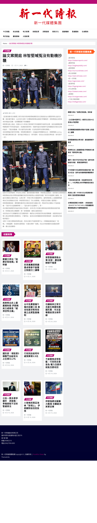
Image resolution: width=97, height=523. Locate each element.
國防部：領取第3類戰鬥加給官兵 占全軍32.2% (11, 356)
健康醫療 (65, 32)
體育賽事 (16, 36)
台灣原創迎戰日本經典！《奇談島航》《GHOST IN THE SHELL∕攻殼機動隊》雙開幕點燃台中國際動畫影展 (81, 205)
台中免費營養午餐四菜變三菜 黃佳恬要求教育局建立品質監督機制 (32, 309)
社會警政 (85, 32)
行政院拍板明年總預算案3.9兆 (31, 354)
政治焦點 (16, 32)
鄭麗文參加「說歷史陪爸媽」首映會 (10, 262)
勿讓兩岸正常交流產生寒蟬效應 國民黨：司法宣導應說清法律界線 (53, 309)
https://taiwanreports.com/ (77, 60)
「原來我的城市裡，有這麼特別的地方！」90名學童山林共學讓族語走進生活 (81, 182)
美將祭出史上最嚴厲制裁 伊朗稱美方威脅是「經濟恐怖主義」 (11, 306)
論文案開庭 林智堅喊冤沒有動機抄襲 (20, 43)
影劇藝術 (75, 32)
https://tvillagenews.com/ (77, 102)
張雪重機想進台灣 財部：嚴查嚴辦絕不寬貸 (53, 260)
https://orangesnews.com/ (77, 96)
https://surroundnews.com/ (78, 71)
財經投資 (36, 32)
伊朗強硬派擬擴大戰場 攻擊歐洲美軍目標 (53, 404)
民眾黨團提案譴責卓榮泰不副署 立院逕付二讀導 (31, 267)
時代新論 (6, 36)
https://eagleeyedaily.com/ (77, 65)
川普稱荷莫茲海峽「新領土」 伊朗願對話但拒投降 (32, 406)
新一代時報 (6, 65)
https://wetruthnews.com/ (77, 76)
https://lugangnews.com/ (77, 86)
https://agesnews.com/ (76, 81)
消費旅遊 (46, 32)
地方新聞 (26, 32)
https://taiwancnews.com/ (77, 91)
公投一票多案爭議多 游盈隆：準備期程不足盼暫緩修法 (10, 402)
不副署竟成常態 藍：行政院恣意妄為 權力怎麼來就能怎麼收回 (53, 363)
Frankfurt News (38, 454)
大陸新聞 (26, 36)
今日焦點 (6, 32)
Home (5, 43)
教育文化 (55, 32)
